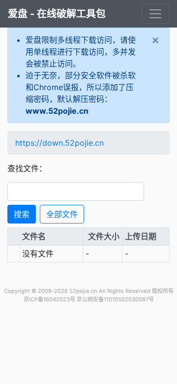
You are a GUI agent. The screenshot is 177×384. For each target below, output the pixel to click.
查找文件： (27, 168)
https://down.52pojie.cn (59, 143)
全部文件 (62, 214)
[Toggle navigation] (155, 14)
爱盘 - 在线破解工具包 (57, 14)
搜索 (22, 214)
